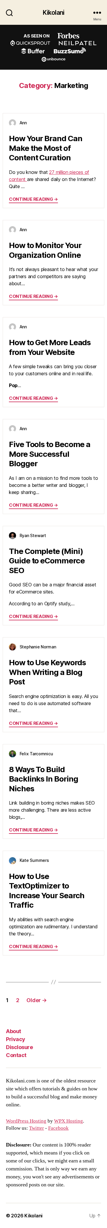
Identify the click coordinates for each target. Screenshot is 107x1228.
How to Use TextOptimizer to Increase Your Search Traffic (46, 891)
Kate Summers (34, 860)
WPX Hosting (68, 1121)
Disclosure (19, 1047)
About (13, 1031)
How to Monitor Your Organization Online (45, 250)
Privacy (15, 1039)
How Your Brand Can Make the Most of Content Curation (45, 148)
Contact (16, 1055)
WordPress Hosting (26, 1121)
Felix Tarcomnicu (36, 753)
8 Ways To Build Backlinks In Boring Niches (43, 779)
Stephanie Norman (38, 646)
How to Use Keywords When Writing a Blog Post (47, 672)
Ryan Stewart (33, 535)
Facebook (58, 1128)
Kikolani (53, 12)
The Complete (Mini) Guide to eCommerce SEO (47, 561)
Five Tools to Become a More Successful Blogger (49, 454)
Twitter (36, 1128)
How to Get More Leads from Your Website (50, 347)
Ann (23, 122)
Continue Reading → (33, 199)
